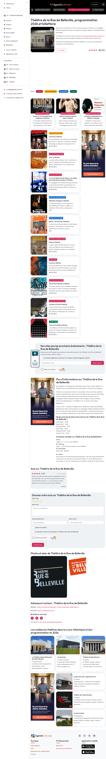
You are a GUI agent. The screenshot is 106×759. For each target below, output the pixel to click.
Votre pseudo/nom (38, 519)
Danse (8, 37)
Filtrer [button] (7, 8)
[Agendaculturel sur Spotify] (94, 735)
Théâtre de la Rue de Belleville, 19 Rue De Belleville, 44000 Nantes (58, 607)
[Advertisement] (68, 74)
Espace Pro (59, 745)
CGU (32, 748)
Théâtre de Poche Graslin (83, 695)
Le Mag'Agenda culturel (13, 90)
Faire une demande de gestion (52, 622)
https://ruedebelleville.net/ (46, 610)
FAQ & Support (35, 745)
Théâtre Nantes (98, 9)
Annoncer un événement (64, 748)
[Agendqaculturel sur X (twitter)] (79, 735)
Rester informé (97, 363)
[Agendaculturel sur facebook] (84, 735)
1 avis (103, 50)
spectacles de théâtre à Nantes (93, 36)
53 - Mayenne (11, 73)
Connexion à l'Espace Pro (13, 98)
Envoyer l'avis (38, 545)
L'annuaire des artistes (13, 94)
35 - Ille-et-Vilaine (12, 65)
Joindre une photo (41, 527)
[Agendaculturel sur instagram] (89, 735)
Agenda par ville (10, 54)
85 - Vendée (10, 82)
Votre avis (35, 504)
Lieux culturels (10, 50)
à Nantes (42, 117)
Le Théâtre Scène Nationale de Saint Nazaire (42, 658)
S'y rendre (61, 50)
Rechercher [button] (9, 4)
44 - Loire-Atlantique (14, 15)
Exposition (9, 45)
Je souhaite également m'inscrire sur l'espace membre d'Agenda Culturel (67, 358)
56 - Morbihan (11, 77)
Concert (73, 91)
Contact (33, 754)
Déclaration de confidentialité (40, 751)
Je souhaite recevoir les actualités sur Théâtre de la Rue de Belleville (56, 532)
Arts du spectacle (51, 91)
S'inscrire (95, 4)
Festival (8, 28)
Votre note (35, 498)
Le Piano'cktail (79, 713)
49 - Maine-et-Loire (12, 69)
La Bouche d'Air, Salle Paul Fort (85, 677)
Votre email (72, 519)
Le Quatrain (61, 657)
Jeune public (63, 91)
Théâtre (39, 91)
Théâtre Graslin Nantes (91, 657)
